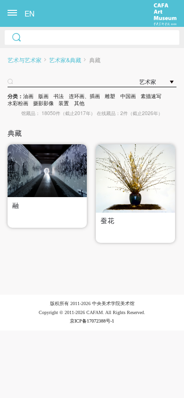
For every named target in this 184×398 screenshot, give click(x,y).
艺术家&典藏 (65, 60)
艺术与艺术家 (25, 60)
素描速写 (151, 96)
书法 (58, 96)
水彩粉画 (18, 103)
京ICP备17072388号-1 (92, 320)
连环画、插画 (84, 96)
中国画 (128, 96)
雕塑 (110, 96)
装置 (64, 103)
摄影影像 (43, 103)
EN (29, 13)
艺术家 (147, 82)
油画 (28, 96)
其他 (79, 103)
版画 (43, 96)
